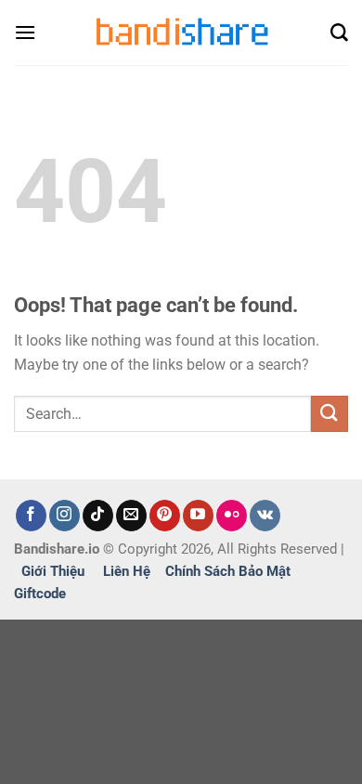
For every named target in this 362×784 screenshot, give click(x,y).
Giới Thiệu (52, 571)
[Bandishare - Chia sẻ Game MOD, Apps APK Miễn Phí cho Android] (181, 32)
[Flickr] (231, 515)
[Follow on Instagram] (64, 515)
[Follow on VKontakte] (265, 515)
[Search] (339, 33)
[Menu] (25, 32)
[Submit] (329, 414)
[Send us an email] (131, 515)
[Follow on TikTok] (98, 515)
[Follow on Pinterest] (164, 515)
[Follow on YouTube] (198, 515)
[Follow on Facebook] (31, 515)
